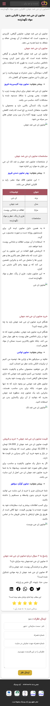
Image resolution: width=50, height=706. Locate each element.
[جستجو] (11, 3)
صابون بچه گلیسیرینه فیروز (16, 84)
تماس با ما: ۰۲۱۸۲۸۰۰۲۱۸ (31, 684)
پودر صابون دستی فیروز (18, 173)
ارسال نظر (25, 672)
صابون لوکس (23, 352)
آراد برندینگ (17, 684)
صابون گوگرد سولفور (20, 484)
